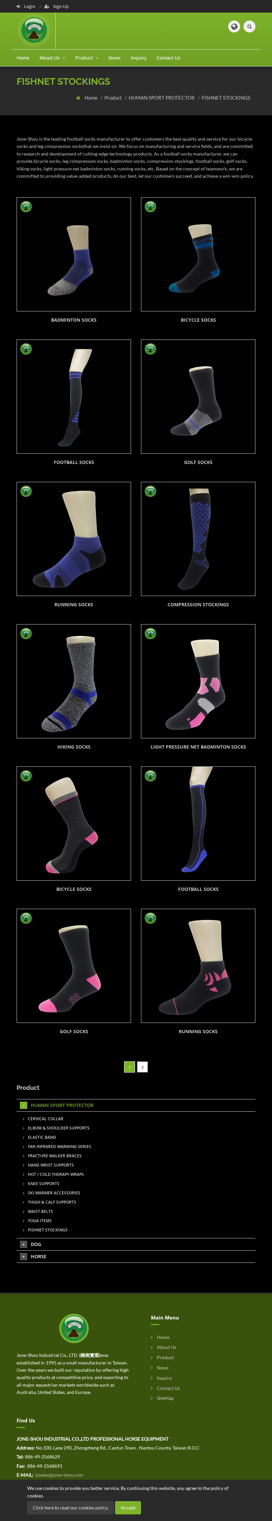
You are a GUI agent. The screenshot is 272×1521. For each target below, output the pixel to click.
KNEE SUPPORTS (43, 1183)
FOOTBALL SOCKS (74, 462)
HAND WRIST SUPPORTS (50, 1165)
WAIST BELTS (40, 1211)
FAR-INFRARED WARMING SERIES (59, 1146)
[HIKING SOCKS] (74, 681)
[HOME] (74, 1328)
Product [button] (84, 58)
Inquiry (139, 58)
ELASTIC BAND (41, 1137)
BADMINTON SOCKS (74, 320)
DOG (36, 1244)
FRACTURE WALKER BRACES (54, 1156)
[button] (234, 26)
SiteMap (165, 1398)
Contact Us (168, 58)
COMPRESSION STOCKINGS (198, 604)
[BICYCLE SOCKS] (198, 254)
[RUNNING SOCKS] (74, 539)
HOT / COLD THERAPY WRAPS (55, 1174)
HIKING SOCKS (74, 747)
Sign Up (60, 6)
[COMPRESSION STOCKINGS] (198, 539)
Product (113, 98)
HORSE (38, 1256)
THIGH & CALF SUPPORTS (51, 1202)
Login (29, 6)
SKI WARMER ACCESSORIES (53, 1193)
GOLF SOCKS (198, 462)
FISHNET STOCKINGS (226, 98)
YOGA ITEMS (39, 1220)
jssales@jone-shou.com (58, 1475)
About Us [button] (50, 58)
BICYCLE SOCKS (198, 320)
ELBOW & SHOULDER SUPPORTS (58, 1128)
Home (23, 58)
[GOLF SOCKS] (198, 396)
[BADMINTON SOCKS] (74, 254)
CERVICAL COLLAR (45, 1119)
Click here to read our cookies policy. (70, 1507)
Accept (128, 1507)
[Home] (36, 31)
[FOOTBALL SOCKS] (74, 396)
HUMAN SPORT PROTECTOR (162, 98)
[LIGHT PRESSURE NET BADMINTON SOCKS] (198, 681)
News (114, 58)
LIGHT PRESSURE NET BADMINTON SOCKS (198, 747)
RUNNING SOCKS (73, 604)
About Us (166, 1347)
